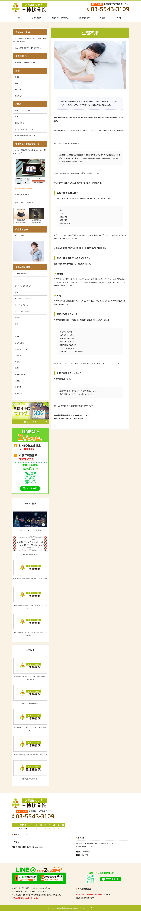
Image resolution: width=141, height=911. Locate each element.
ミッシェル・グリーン (78, 908)
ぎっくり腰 (18, 89)
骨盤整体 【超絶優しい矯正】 (25, 62)
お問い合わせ (19, 123)
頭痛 (16, 292)
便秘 (16, 324)
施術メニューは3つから (60, 17)
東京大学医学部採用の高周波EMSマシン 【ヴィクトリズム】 (29, 151)
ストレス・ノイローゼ (21, 305)
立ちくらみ (18, 362)
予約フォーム (119, 17)
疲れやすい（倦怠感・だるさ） (24, 286)
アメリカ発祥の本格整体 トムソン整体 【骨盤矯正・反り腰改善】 (29, 40)
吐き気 (17, 336)
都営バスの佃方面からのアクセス (26, 135)
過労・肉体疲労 (20, 374)
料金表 (102, 17)
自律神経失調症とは (22, 273)
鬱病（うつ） (18, 393)
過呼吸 (17, 381)
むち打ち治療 (19, 235)
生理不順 (18, 355)
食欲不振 (18, 387)
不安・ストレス (19, 280)
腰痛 (16, 83)
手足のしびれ (19, 343)
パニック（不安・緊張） (22, 311)
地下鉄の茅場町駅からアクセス (25, 129)
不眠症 (17, 317)
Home (19, 17)
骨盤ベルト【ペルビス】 (23, 194)
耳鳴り (17, 368)
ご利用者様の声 (84, 17)
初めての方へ (36, 17)
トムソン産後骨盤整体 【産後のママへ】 (28, 48)
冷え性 (17, 330)
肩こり (17, 77)
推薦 (16, 117)
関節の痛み (19, 96)
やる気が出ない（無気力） (23, 299)
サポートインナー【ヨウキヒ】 (24, 203)
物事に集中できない (21, 349)
